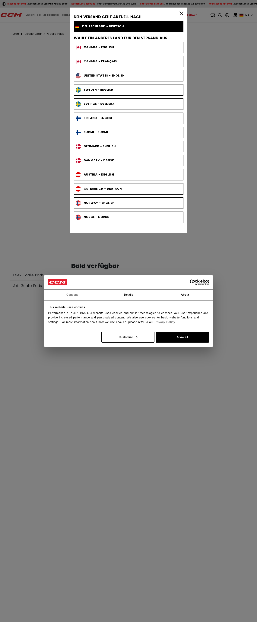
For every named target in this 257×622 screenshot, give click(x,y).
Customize (126, 337)
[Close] (180, 13)
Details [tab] (128, 294)
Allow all (182, 337)
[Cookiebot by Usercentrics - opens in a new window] (192, 282)
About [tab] (185, 294)
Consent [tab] (72, 294)
